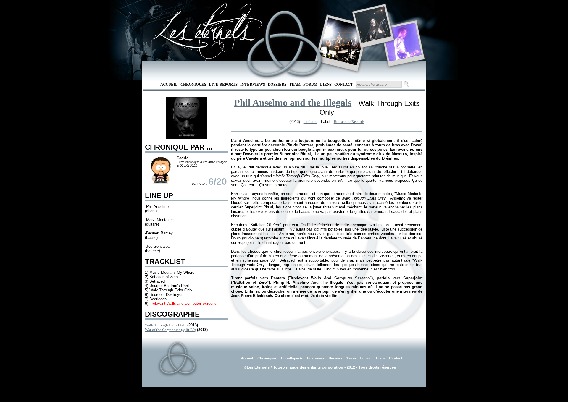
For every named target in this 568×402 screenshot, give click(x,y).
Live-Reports (223, 84)
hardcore (310, 121)
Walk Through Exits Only (165, 325)
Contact (343, 84)
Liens (326, 84)
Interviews (252, 84)
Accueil (169, 84)
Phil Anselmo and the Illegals (292, 102)
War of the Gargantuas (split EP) (170, 330)
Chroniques (193, 84)
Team (295, 84)
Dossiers (277, 84)
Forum (310, 84)
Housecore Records (349, 121)
